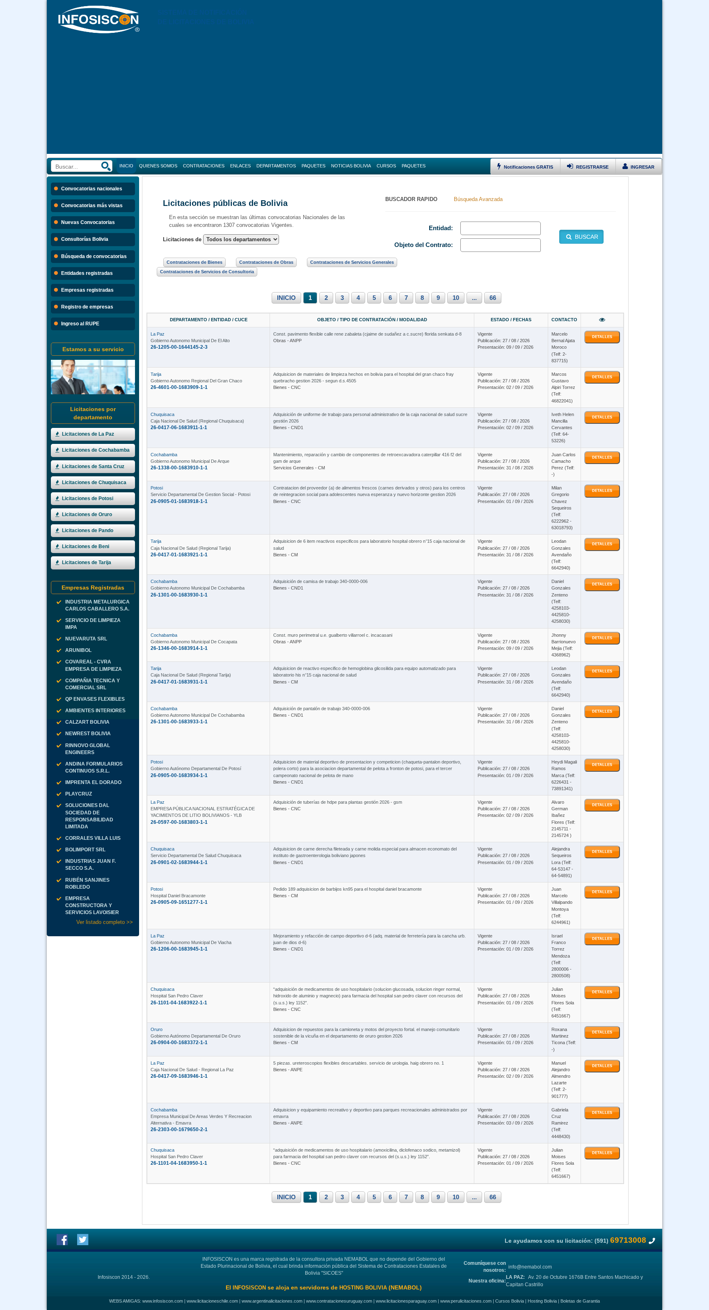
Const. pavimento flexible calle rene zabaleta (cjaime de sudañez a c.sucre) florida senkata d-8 (367, 334)
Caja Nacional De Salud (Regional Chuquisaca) (197, 420)
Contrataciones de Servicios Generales (352, 262)
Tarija (156, 374)
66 (492, 298)
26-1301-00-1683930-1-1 (179, 595)
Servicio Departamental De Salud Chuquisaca (196, 855)
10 (456, 298)
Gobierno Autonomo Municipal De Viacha (191, 942)
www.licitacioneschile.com (212, 1301)
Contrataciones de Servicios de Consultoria (207, 271)
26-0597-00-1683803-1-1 (179, 822)
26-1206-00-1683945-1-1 (179, 949)
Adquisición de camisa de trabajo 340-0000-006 (320, 581)
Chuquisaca (162, 414)
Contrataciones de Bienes (194, 262)
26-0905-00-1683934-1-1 (179, 775)
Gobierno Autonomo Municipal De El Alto (190, 340)
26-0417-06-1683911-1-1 (179, 427)
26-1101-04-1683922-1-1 (179, 1003)
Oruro (156, 1029)
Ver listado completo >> (104, 922)
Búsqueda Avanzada (478, 199)
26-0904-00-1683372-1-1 (179, 1042)
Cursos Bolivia (509, 1301)
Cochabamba (164, 454)
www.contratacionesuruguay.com (339, 1301)
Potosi (157, 487)
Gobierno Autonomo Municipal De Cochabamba (198, 587)
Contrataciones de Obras (266, 262)
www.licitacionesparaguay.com (406, 1301)
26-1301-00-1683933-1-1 (179, 722)
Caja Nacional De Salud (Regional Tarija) (191, 548)
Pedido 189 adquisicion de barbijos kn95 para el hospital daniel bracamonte (347, 889)
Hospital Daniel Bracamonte (178, 895)
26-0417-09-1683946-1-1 (179, 1076)
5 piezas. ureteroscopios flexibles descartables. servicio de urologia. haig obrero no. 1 (358, 1063)
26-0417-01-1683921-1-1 (179, 555)
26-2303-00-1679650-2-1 (179, 1129)
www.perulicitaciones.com (466, 1301)
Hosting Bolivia (542, 1301)
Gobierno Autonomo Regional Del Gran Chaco (196, 380)
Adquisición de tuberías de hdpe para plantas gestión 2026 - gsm (337, 802)
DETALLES (602, 337)
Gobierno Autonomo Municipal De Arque (190, 461)
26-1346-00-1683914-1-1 (179, 648)
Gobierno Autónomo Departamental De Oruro (195, 1035)
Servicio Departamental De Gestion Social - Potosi (200, 494)
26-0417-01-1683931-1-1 (179, 682)
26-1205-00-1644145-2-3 (179, 347)
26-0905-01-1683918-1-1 (179, 501)
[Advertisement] (354, 96)
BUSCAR (585, 236)
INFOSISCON (249, 1288)
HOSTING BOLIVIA (363, 1288)
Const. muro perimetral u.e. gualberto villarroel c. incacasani (332, 635)
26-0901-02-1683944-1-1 (179, 862)
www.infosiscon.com (162, 1301)
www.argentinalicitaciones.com (272, 1301)
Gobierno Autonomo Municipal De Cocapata (194, 641)
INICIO (286, 298)
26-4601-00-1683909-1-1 (179, 387)
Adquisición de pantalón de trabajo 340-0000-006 (321, 708)
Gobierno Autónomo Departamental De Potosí (196, 768)
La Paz (158, 334)
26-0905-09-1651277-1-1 (179, 902)
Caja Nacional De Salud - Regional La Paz (192, 1069)
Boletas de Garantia (580, 1301)
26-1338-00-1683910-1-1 (179, 468)
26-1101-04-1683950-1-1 (179, 1163)
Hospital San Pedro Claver (177, 995)
